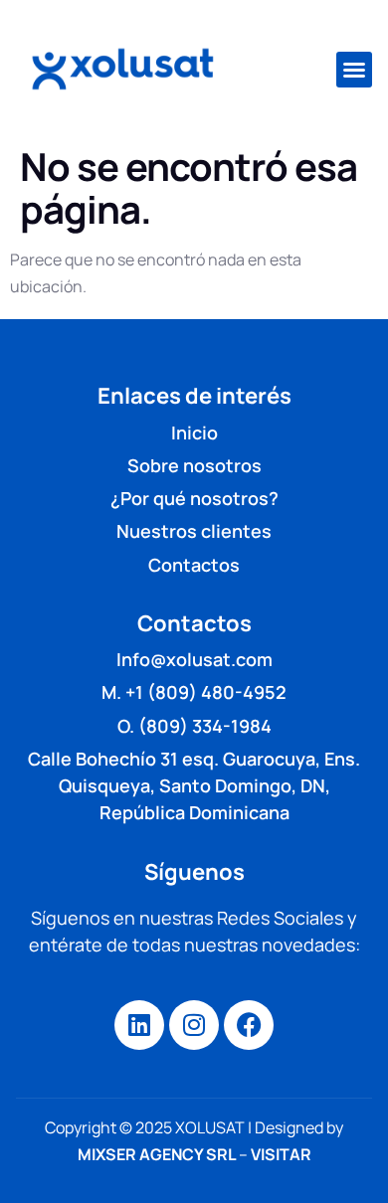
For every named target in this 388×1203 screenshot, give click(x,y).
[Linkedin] (139, 1025)
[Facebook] (249, 1025)
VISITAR (281, 1154)
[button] (354, 69)
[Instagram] (194, 1025)
